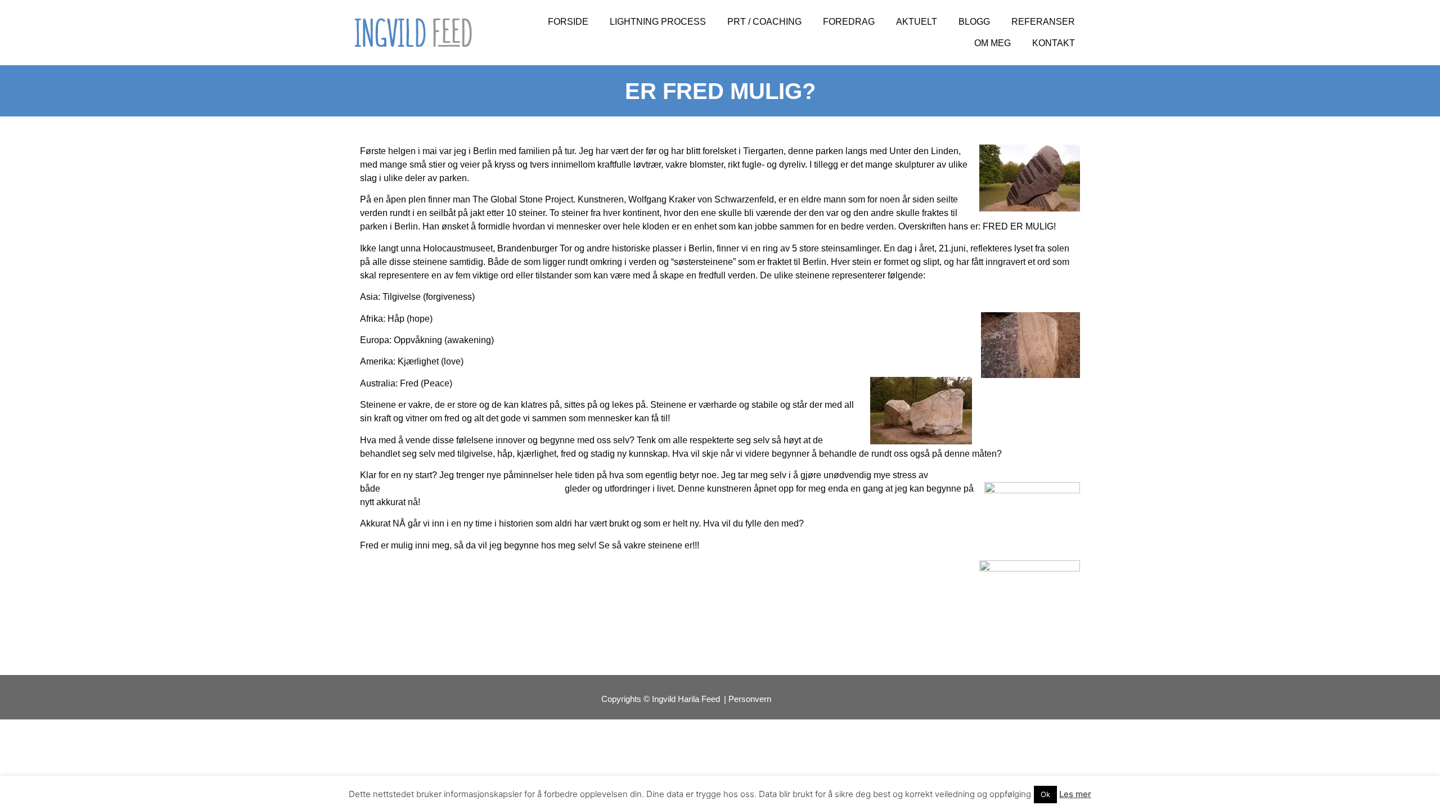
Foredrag (849, 21)
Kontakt (1053, 43)
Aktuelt (916, 21)
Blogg (974, 21)
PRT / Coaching (764, 21)
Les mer (1075, 794)
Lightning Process (658, 21)
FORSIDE (568, 21)
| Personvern (747, 699)
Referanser (1043, 21)
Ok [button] (1045, 794)
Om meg (992, 43)
